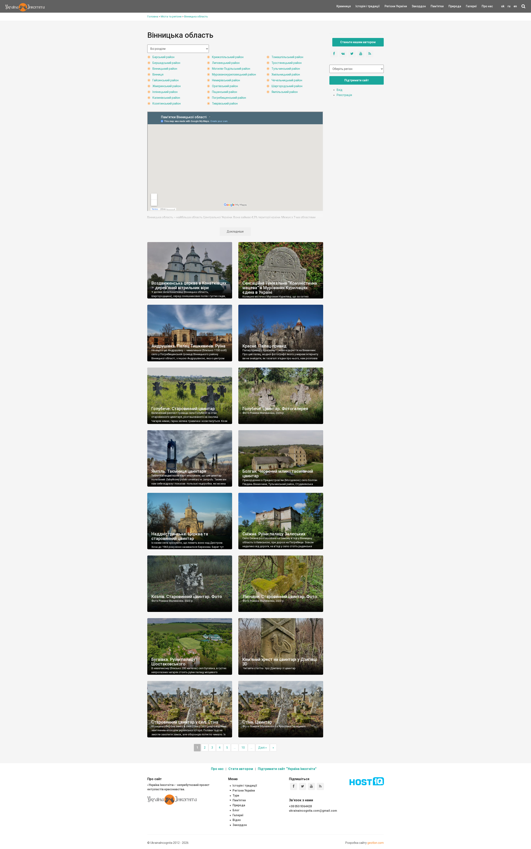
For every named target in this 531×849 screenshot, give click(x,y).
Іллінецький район (165, 92)
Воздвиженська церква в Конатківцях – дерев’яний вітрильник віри (188, 285)
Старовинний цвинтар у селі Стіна (184, 722)
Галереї (471, 6)
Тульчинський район (286, 68)
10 (243, 747)
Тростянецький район (287, 63)
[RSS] (320, 786)
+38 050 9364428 (300, 806)
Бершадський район (166, 63)
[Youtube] (311, 786)
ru (509, 6)
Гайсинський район (165, 80)
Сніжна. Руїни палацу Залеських (273, 533)
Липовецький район (226, 63)
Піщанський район (224, 92)
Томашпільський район (287, 57)
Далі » (262, 747)
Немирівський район (226, 80)
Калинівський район (166, 97)
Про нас (487, 6)
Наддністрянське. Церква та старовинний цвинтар (179, 536)
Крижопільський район (228, 57)
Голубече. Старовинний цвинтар (183, 408)
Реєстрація (344, 95)
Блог (236, 810)
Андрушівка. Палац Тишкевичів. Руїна (188, 345)
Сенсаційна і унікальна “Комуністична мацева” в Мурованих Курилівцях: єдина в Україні (279, 288)
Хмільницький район (286, 74)
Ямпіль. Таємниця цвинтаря (178, 471)
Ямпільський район (285, 92)
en (515, 6)
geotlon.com (375, 842)
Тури (236, 795)
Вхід (339, 89)
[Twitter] (302, 786)
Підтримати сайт (356, 80)
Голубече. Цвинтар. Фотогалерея (275, 408)
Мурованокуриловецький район (234, 74)
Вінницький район (164, 68)
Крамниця (343, 6)
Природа (451, 6)
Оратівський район (225, 86)
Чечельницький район (287, 80)
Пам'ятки (434, 6)
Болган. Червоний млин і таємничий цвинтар (277, 473)
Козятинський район (166, 103)
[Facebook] (293, 786)
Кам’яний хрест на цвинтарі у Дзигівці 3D (279, 661)
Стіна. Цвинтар (257, 722)
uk (502, 6)
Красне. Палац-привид (264, 345)
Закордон (415, 6)
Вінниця (157, 74)
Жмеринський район (166, 86)
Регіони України (390, 6)
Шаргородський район (287, 86)
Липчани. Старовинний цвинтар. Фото (279, 596)
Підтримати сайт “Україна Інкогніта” (287, 769)
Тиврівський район (225, 103)
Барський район (163, 57)
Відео (237, 820)
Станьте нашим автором (358, 42)
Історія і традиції (362, 6)
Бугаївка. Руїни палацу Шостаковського (173, 661)
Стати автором (240, 769)
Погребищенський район (229, 97)
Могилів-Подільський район (231, 68)
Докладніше (235, 231)
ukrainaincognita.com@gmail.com (313, 810)
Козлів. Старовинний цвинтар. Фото (186, 596)
